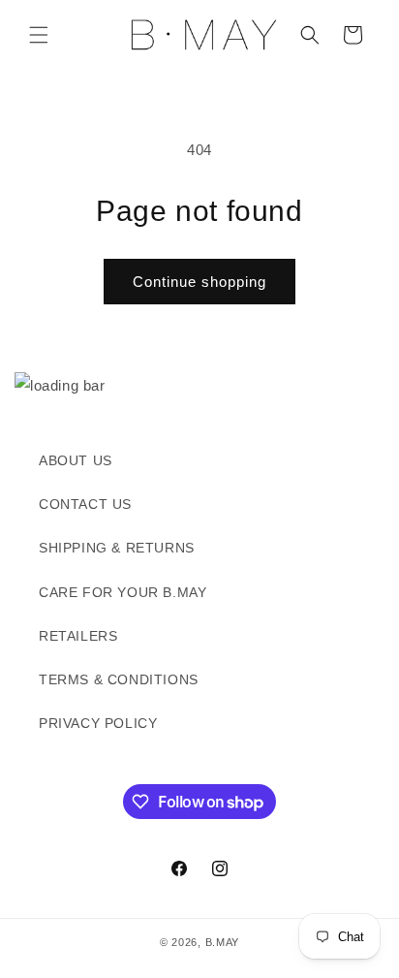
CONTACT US (85, 504)
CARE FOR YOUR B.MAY (122, 592)
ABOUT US (75, 460)
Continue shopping (199, 281)
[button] (38, 35)
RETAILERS (78, 636)
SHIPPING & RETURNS (117, 547)
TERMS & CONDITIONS (119, 679)
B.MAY (222, 942)
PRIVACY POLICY (98, 723)
